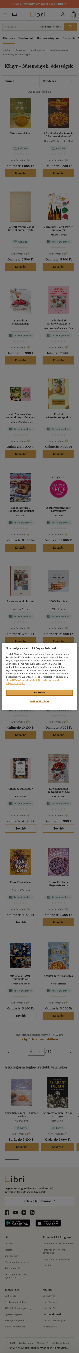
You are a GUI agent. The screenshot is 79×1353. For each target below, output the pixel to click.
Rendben (39, 692)
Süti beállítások (39, 701)
